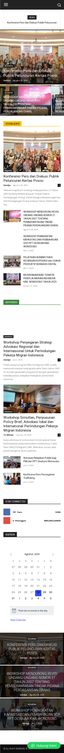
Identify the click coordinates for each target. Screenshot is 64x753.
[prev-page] (5, 292)
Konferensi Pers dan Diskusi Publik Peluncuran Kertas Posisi (31, 178)
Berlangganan (52, 520)
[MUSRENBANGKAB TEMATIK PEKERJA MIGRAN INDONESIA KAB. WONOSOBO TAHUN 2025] (12, 279)
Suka (58, 512)
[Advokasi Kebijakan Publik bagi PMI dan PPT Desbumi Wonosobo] (12, 462)
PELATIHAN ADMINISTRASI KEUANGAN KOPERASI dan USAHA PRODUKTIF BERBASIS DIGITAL (42, 260)
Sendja (7, 185)
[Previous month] (11, 554)
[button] (44, 745)
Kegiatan (9, 66)
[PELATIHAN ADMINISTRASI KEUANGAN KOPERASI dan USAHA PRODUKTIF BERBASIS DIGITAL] (12, 262)
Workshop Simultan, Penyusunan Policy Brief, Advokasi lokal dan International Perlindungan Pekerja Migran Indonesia (30, 423)
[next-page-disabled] (11, 491)
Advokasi (8, 336)
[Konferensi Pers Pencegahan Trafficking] (12, 479)
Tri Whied (8, 435)
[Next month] (53, 554)
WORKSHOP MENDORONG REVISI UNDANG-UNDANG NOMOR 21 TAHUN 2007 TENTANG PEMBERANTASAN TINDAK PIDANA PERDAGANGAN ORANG (41, 218)
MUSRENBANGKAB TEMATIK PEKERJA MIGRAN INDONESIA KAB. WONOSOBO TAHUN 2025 (40, 278)
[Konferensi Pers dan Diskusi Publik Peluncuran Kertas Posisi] (32, 57)
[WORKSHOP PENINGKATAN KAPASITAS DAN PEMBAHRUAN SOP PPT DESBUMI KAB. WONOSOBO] (12, 240)
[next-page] (11, 292)
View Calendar (18, 620)
